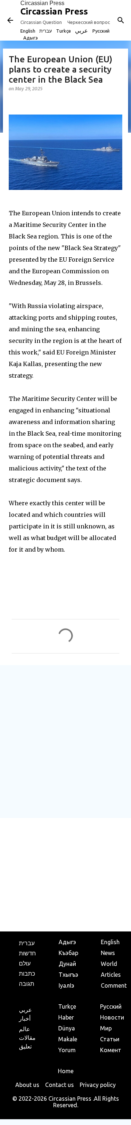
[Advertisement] (65, 741)
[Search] (120, 20)
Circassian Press (42, 3)
